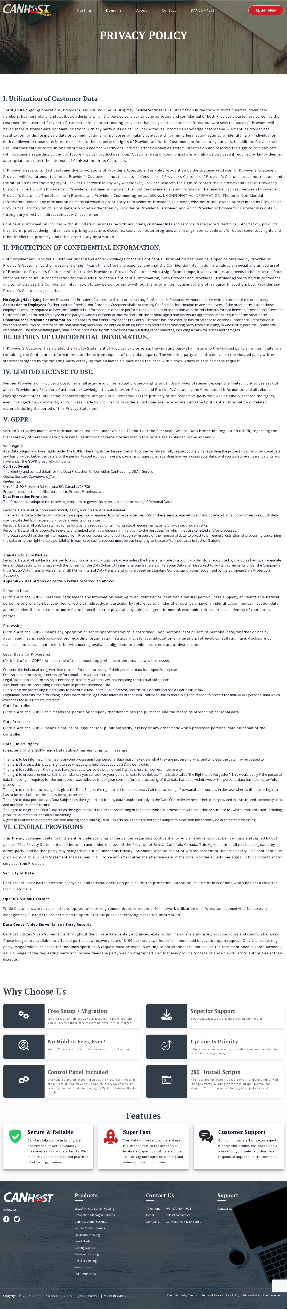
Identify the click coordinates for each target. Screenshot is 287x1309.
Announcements (273, 1295)
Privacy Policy (251, 1295)
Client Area (266, 10)
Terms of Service (212, 1295)
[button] (231, 10)
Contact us (224, 1209)
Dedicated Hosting (87, 1235)
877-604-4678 (203, 10)
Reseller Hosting (86, 1261)
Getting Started (85, 1248)
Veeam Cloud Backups (90, 1228)
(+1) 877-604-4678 (178, 1209)
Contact (169, 10)
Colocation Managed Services (95, 1215)
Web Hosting (83, 1267)
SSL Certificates (85, 1274)
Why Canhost (190, 1295)
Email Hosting (84, 1241)
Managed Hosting (87, 1254)
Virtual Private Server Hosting (94, 1209)
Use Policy (232, 1295)
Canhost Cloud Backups (91, 1222)
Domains (114, 10)
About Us (172, 1295)
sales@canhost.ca (178, 1215)
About (141, 10)
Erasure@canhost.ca (54, 461)
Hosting (84, 10)
